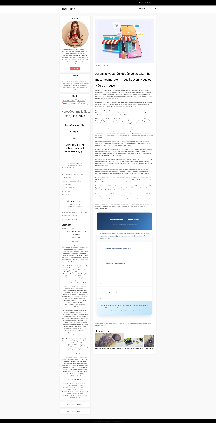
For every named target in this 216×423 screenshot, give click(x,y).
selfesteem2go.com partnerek (71, 209)
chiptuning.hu (66, 191)
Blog (77, 49)
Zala (75, 89)
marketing (73, 103)
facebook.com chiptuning (69, 215)
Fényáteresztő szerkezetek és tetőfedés (115, 263)
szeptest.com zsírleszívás (75, 165)
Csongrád (75, 81)
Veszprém (84, 87)
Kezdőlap (141, 9)
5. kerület (74, 385)
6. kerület (80, 385)
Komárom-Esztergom (69, 85)
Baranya (73, 79)
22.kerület (72, 397)
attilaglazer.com (67, 177)
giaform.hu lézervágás (68, 228)
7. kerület (71, 387)
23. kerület (78, 397)
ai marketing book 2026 (78, 63)
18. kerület (80, 393)
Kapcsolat (152, 9)
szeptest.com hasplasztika (75, 206)
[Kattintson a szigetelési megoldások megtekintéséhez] (124, 244)
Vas (81, 87)
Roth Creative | (113, 421)
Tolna (78, 87)
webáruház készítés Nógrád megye (133, 348)
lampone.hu (75, 155)
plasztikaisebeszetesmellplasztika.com (73, 174)
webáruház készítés (68, 100)
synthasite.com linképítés (69, 219)
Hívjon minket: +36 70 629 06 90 (147, 2)
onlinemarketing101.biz (75, 161)
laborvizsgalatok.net (68, 167)
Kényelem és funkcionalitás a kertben (114, 278)
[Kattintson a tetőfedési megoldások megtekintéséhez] (124, 259)
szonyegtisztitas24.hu (75, 159)
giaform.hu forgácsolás (69, 171)
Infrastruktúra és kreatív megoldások (114, 292)
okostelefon (81, 100)
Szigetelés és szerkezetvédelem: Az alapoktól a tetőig (118, 248)
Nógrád (77, 85)
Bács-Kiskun (67, 79)
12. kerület (80, 389)
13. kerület (70, 391)
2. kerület (77, 383)
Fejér (79, 81)
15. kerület (83, 391)
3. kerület (82, 383)
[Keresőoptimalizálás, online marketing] (68, 11)
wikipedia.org (66, 194)
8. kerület (76, 387)
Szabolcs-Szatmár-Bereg (70, 87)
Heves (74, 83)
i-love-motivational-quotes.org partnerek (74, 212)
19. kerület (71, 395)
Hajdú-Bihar (69, 83)
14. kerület (76, 391)
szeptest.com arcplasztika (75, 163)
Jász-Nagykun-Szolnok (82, 83)
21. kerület (84, 395)
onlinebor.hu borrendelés (70, 188)
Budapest (69, 81)
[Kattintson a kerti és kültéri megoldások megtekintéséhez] (124, 273)
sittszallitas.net (67, 184)
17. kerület (74, 393)
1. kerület (71, 383)
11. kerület (74, 389)
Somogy (84, 85)
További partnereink (68, 198)
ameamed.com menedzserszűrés (71, 181)
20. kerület (77, 395)
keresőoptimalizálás (67, 55)
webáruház (83, 103)
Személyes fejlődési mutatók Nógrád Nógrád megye (109, 348)
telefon (65, 103)
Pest (81, 85)
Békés (77, 79)
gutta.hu (75, 157)
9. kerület (82, 387)
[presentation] (150, 341)
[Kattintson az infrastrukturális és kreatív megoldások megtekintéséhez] (124, 288)
